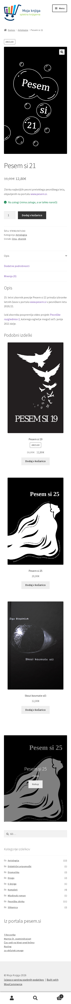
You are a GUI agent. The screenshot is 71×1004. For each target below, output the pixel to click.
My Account (12, 998)
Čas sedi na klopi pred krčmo (19, 942)
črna (14, 238)
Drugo (11, 877)
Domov (11, 30)
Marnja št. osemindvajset (17, 938)
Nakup (35, 784)
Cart (54, 995)
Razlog (7, 946)
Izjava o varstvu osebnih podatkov (24, 979)
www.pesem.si (39, 194)
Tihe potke (10, 934)
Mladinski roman (17, 895)
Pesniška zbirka (16, 901)
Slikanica (13, 907)
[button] (62, 52)
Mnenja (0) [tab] (10, 276)
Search (35, 998)
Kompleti (13, 889)
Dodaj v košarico (32, 215)
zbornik (22, 238)
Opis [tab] (6, 255)
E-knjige (12, 883)
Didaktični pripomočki (19, 866)
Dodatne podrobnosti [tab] (16, 266)
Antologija (23, 30)
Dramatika (13, 872)
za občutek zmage (13, 950)
